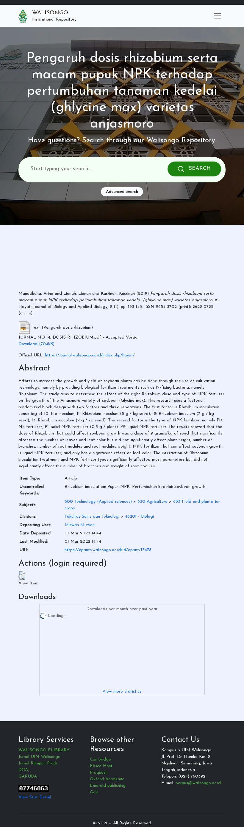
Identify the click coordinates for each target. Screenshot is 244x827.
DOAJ (24, 770)
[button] (21, 575)
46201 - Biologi (139, 516)
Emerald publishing (108, 785)
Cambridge (100, 759)
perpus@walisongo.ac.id (198, 783)
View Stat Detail (34, 797)
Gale (94, 792)
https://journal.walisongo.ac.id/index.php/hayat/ (90, 355)
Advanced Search (122, 192)
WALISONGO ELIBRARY (43, 750)
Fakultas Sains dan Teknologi (92, 516)
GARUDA (27, 776)
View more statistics (121, 691)
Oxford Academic (107, 779)
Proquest (98, 772)
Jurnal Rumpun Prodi (37, 763)
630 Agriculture (152, 501)
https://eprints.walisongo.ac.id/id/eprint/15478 (108, 550)
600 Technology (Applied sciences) (98, 501)
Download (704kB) (36, 344)
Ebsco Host (101, 766)
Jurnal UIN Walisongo (39, 757)
